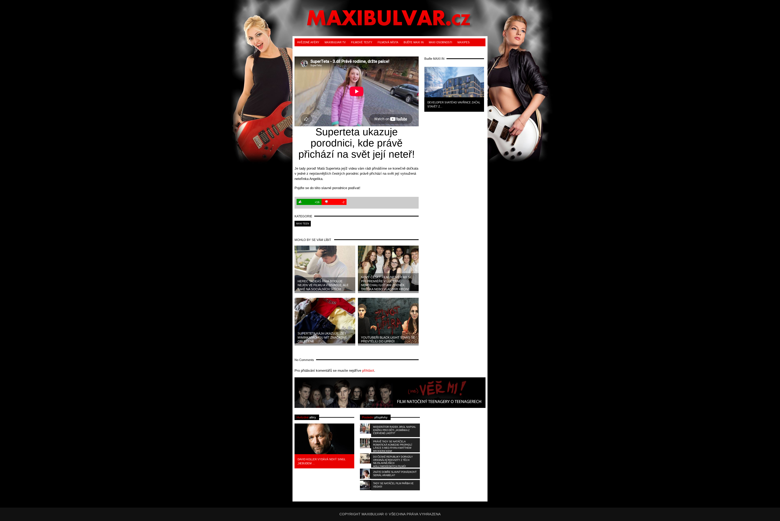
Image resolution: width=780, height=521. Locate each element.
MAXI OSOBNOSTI (440, 42)
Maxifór (323, 50)
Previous (417, 88)
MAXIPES (463, 42)
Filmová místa (388, 42)
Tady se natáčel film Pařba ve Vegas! (393, 485)
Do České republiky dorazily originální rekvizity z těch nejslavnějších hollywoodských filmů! (393, 461)
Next (490, 88)
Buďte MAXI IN (414, 42)
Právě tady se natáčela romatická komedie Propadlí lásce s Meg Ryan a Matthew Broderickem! (392, 446)
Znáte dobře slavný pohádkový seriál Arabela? (395, 474)
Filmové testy (361, 42)
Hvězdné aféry (308, 42)
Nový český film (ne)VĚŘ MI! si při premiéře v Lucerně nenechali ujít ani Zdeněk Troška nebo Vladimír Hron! (386, 283)
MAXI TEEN (304, 50)
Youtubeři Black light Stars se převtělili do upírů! (388, 339)
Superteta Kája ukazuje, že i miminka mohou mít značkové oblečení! (322, 337)
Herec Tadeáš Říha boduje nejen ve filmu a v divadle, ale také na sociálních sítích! (323, 285)
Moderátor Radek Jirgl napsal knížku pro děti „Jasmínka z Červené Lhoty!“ (394, 430)
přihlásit (368, 371)
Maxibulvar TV (335, 42)
